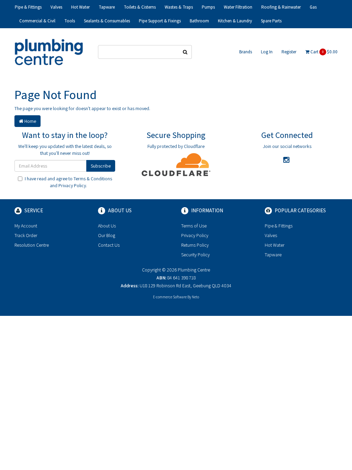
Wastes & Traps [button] (179, 7)
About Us (107, 226)
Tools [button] (69, 21)
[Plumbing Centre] (48, 52)
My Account (25, 226)
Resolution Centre (31, 245)
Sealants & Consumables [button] (107, 21)
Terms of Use (194, 226)
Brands (245, 52)
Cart (323, 52)
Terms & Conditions (93, 178)
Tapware (273, 255)
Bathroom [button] (199, 21)
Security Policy (195, 255)
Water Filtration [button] (238, 7)
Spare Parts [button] (271, 21)
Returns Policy (195, 245)
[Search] (185, 52)
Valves (271, 235)
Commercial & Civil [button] (37, 21)
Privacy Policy (72, 185)
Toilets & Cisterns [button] (140, 7)
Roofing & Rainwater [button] (281, 7)
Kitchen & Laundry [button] (235, 21)
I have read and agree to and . (68, 182)
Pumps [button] (208, 7)
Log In (267, 52)
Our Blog (106, 235)
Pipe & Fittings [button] (28, 7)
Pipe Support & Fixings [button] (160, 21)
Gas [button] (313, 7)
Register (289, 52)
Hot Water (274, 245)
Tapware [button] (107, 7)
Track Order (25, 235)
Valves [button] (56, 7)
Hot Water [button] (80, 7)
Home (29, 121)
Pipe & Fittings (279, 226)
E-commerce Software (170, 297)
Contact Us (109, 245)
